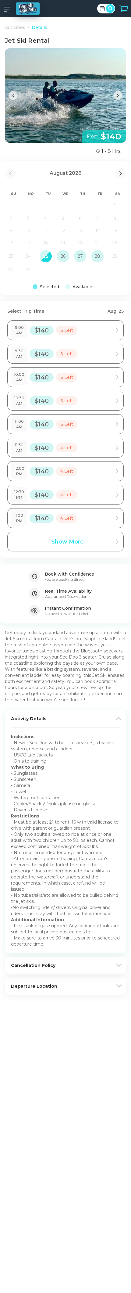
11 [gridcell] (46, 230)
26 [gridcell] (63, 256)
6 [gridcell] (80, 218)
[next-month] (120, 173)
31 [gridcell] (28, 269)
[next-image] (117, 95)
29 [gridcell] (115, 256)
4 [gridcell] (45, 218)
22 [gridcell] (114, 243)
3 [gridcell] (28, 218)
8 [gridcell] (114, 218)
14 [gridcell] (97, 230)
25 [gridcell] (45, 256)
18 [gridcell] (45, 243)
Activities (15, 27)
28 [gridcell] (97, 256)
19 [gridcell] (63, 243)
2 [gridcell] (11, 218)
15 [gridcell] (115, 230)
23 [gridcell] (11, 256)
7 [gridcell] (97, 218)
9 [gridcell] (11, 230)
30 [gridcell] (11, 269)
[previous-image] (13, 95)
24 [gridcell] (28, 256)
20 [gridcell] (80, 243)
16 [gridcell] (11, 243)
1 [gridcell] (115, 206)
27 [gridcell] (80, 256)
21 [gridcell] (97, 243)
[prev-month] (10, 173)
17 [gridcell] (28, 243)
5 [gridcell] (63, 218)
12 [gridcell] (63, 230)
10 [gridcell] (28, 230)
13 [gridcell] (80, 230)
